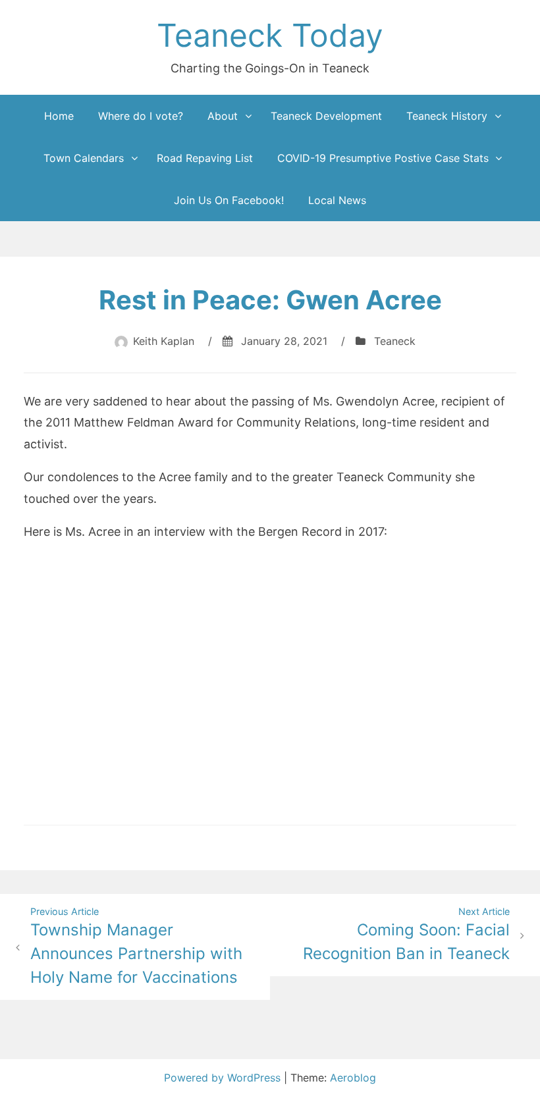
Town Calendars (83, 158)
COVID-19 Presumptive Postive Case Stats (383, 158)
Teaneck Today (270, 35)
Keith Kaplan (163, 341)
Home (59, 115)
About (222, 115)
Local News (337, 200)
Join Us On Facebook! (229, 200)
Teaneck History (446, 115)
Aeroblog (353, 1077)
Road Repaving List (205, 158)
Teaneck (395, 341)
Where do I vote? (140, 115)
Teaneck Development (326, 115)
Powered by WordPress (224, 1077)
